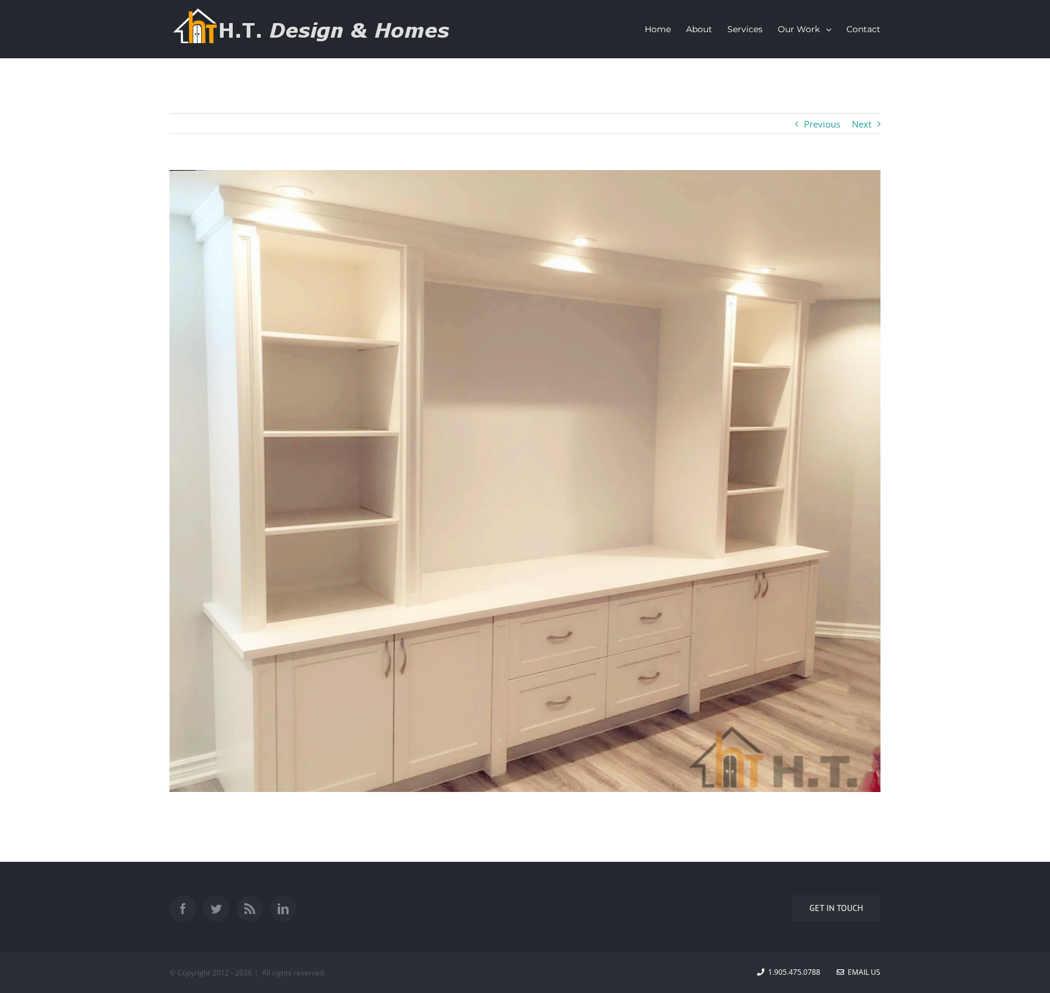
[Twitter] (216, 908)
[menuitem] (665, 29)
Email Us (862, 972)
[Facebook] (183, 908)
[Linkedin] (283, 908)
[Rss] (249, 908)
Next (861, 124)
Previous (822, 124)
